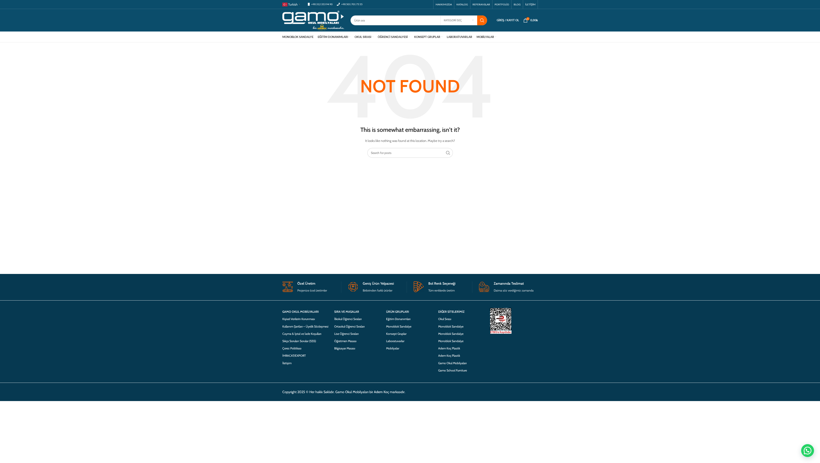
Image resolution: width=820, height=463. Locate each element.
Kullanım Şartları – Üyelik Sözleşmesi (305, 326)
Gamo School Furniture (452, 370)
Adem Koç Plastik (449, 348)
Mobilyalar (392, 348)
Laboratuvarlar (395, 341)
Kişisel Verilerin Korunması (298, 319)
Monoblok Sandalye (398, 326)
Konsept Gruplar (396, 334)
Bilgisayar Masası (344, 348)
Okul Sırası (444, 319)
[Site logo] (313, 20)
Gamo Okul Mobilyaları (452, 363)
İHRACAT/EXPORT (294, 356)
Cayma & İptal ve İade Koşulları (301, 334)
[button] (807, 450)
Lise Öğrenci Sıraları (346, 334)
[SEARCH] (482, 20)
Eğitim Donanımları (398, 319)
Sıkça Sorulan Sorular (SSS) (299, 341)
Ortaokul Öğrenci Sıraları (349, 326)
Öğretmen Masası (345, 341)
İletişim (287, 363)
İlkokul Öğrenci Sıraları (348, 319)
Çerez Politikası (291, 348)
